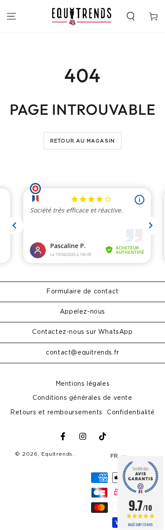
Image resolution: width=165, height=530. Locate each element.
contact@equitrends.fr (82, 353)
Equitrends (57, 454)
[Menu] (11, 16)
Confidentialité (131, 412)
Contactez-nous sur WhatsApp (82, 332)
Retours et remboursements (56, 412)
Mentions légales (82, 384)
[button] (130, 16)
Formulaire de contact (82, 292)
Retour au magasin (82, 141)
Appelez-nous (82, 312)
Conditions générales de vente (82, 398)
